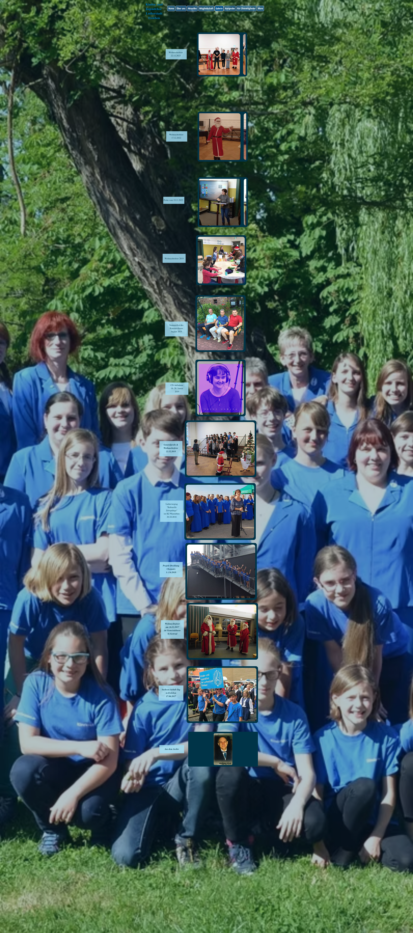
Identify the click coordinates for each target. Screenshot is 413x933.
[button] (222, 54)
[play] (241, 73)
